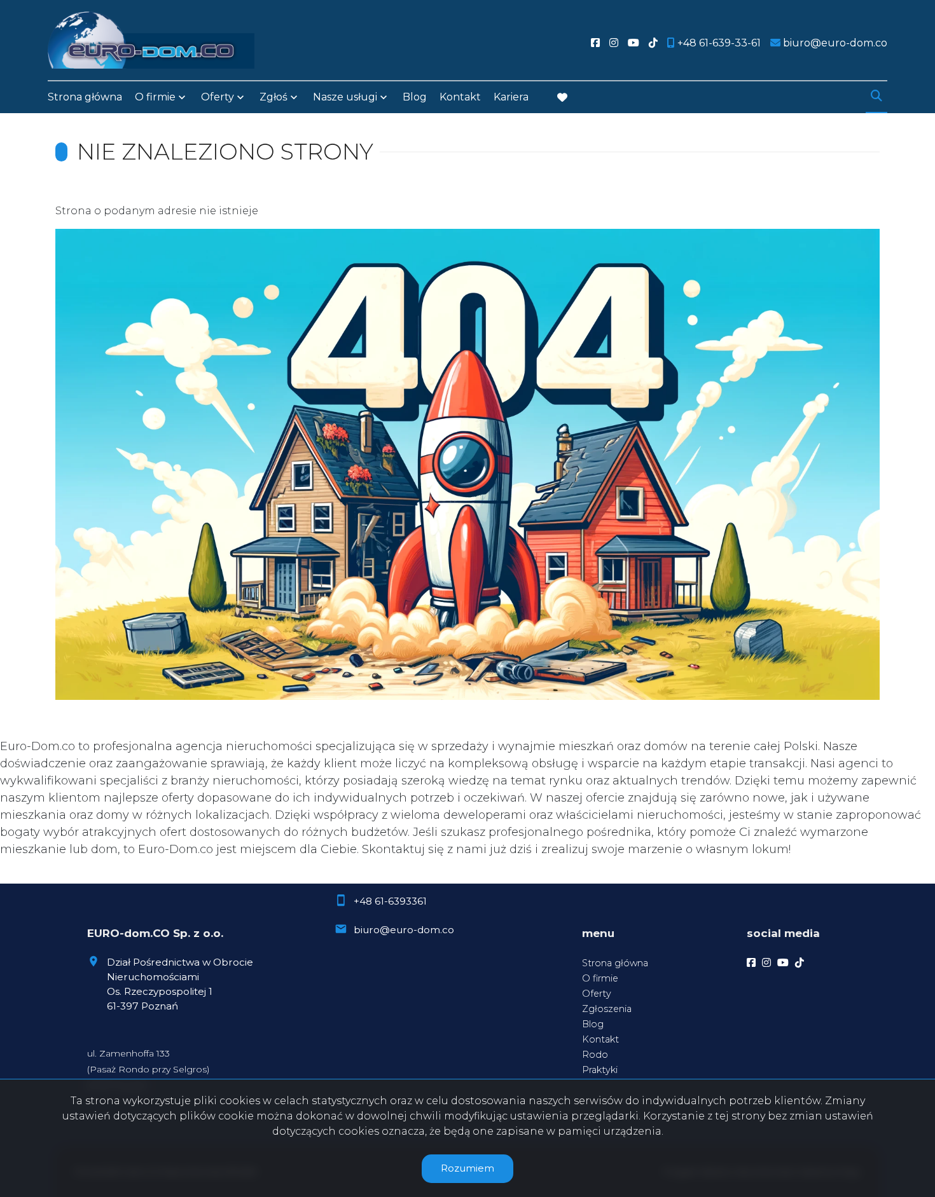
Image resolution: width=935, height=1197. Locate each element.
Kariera (511, 97)
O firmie (600, 978)
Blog (415, 97)
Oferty (217, 97)
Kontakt (460, 97)
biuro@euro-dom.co (404, 930)
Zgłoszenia (607, 1009)
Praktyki (600, 1070)
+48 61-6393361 (390, 901)
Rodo (595, 1054)
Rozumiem (467, 1168)
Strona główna (85, 97)
